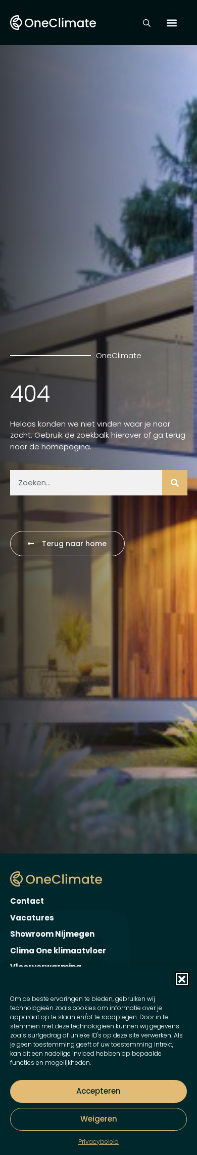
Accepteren (98, 1091)
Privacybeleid (98, 1141)
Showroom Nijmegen (52, 934)
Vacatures (32, 917)
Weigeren (98, 1118)
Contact (27, 901)
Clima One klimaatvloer (58, 950)
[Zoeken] (174, 482)
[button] (182, 979)
